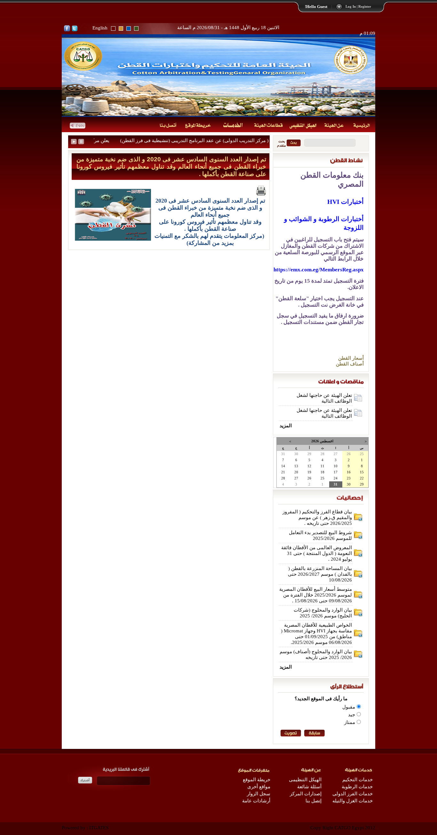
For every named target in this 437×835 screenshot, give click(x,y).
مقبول (348, 707)
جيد (351, 714)
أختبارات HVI (345, 201)
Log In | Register (358, 6)
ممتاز (349, 722)
